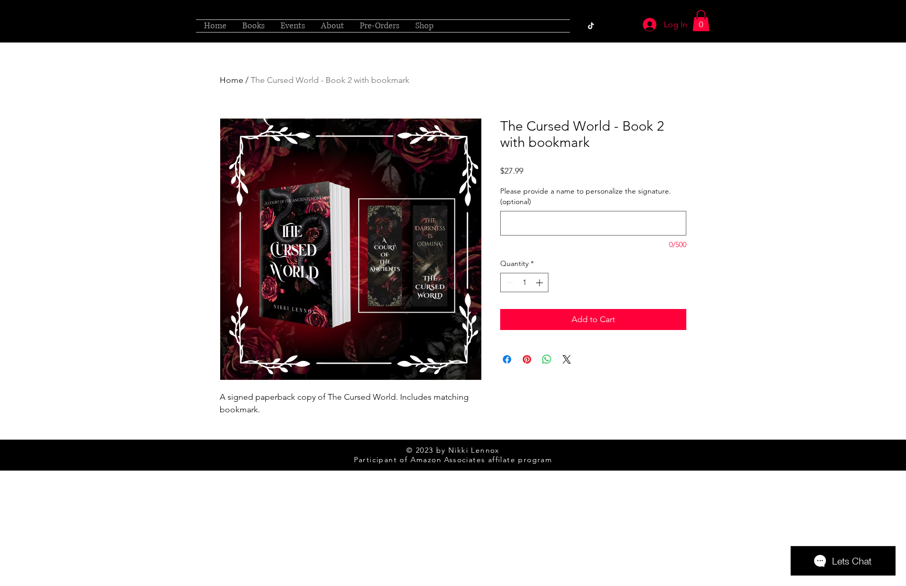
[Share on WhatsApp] (547, 359)
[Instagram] (606, 25)
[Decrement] (508, 282)
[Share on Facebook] (507, 359)
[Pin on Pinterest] (527, 359)
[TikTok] (591, 25)
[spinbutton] (524, 282)
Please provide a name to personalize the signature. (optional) (585, 196)
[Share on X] (566, 359)
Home (231, 80)
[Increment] (540, 282)
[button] (701, 20)
